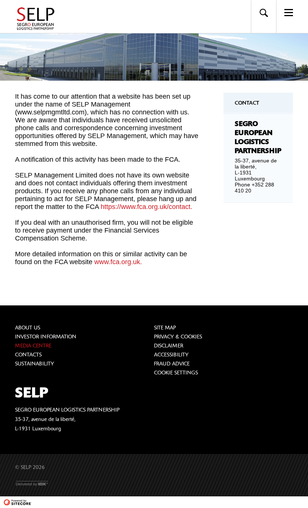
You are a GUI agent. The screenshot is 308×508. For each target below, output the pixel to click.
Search (263, 13)
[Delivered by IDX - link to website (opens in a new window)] (32, 483)
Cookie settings (176, 372)
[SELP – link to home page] (38, 18)
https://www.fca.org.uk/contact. (146, 206)
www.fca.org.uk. (118, 262)
